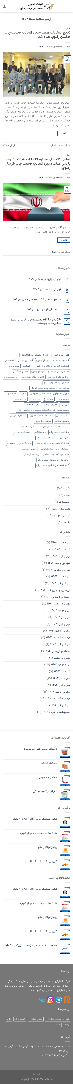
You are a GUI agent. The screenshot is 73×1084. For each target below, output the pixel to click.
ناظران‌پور (64, 437)
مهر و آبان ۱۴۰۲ (61, 685)
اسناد (67, 495)
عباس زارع (49, 399)
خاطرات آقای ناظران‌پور (58, 377)
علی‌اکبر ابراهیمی (49, 404)
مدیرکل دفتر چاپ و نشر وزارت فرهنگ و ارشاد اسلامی (44, 426)
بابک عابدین (13, 366)
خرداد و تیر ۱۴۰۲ (60, 705)
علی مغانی (35, 399)
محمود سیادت (62, 421)
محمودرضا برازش (18, 415)
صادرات (23, 393)
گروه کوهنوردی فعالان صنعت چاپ (52, 465)
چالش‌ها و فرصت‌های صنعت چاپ (53, 460)
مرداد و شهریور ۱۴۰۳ (58, 638)
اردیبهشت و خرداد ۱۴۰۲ (56, 712)
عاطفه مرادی (63, 399)
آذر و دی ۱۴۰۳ (61, 617)
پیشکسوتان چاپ (31, 454)
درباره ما (36, 1074)
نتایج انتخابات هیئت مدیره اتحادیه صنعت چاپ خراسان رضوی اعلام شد (37, 35)
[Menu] (68, 6)
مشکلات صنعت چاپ (59, 432)
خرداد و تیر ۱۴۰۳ (60, 644)
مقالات (66, 522)
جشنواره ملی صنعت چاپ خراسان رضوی (50, 371)
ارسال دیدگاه (9, 145)
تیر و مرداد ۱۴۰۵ (60, 543)
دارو (9, 1019)
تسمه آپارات (20, 1019)
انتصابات (27, 366)
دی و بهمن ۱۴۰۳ (60, 610)
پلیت (58, 1024)
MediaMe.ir (47, 1079)
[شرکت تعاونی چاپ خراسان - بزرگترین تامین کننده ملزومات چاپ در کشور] (37, 6)
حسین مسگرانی (20, 371)
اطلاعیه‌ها (64, 502)
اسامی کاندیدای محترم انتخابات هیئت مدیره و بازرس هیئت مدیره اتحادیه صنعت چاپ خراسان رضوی (37, 164)
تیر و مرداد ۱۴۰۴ (60, 576)
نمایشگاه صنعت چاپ (46, 437)
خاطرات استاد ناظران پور (33, 377)
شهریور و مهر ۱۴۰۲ (59, 692)
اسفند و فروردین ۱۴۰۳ (57, 597)
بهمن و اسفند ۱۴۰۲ (58, 658)
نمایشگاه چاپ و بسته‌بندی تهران (54, 449)
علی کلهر (65, 404)
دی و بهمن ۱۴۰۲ (60, 665)
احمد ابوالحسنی (25, 360)
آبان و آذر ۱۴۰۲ (61, 678)
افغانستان (9, 360)
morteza (43, 46)
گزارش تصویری (62, 515)
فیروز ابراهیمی (31, 404)
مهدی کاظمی (40, 432)
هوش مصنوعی (28, 449)
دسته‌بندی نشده (60, 509)
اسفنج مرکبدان (36, 1019)
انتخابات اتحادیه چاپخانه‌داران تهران (52, 366)
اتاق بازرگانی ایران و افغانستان (34, 355)
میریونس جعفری (22, 432)
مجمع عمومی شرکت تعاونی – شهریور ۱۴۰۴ (36, 299)
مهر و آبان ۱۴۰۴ (60, 556)
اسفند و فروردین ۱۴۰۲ (57, 651)
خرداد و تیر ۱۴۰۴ (60, 583)
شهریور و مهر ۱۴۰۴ (59, 563)
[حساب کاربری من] (4, 6)
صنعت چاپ (10, 393)
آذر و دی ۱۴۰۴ (62, 549)
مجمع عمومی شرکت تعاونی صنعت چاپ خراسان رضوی (43, 410)
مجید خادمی (62, 415)
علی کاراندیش (20, 399)
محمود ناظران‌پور (43, 421)
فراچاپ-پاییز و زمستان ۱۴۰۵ (44, 279)
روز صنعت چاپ (11, 377)
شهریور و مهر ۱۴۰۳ (59, 631)
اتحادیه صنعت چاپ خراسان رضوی (52, 360)
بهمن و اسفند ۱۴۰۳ (58, 604)
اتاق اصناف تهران (61, 355)
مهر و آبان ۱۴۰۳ (60, 624)
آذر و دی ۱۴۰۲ (62, 671)
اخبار (68, 28)
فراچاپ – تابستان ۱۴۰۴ (47, 289)
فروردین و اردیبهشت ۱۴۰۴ (55, 590)
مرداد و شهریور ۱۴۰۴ (58, 570)
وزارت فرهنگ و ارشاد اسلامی (56, 454)
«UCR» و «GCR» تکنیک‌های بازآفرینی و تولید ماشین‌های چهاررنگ (36, 321)
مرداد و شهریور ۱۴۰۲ (58, 698)
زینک (66, 1024)
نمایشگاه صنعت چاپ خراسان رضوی (52, 443)
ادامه (64, 133)
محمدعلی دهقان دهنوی (41, 415)
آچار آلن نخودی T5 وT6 (57, 1019)
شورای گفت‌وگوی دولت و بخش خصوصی (49, 393)
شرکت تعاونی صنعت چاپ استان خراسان (49, 388)
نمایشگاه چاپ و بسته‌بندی (19, 443)
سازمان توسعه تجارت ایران (56, 382)
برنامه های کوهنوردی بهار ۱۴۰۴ (43, 309)
